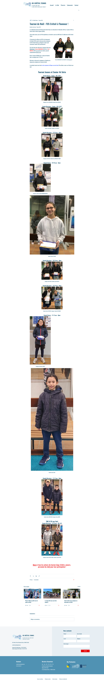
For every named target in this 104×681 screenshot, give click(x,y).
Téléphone (78, 638)
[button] (78, 10)
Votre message (65, 643)
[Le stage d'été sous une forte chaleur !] (52, 593)
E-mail (65, 638)
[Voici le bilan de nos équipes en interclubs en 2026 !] (71, 593)
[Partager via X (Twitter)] (33, 576)
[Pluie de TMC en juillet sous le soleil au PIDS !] (32, 593)
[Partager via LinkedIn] (36, 576)
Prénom (65, 633)
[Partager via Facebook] (30, 576)
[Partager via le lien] (39, 576)
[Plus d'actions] (73, 20)
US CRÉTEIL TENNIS (39, 3)
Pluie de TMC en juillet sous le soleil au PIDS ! (31, 601)
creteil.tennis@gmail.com (16, 645)
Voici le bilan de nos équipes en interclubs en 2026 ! (70, 601)
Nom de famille (79, 633)
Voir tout (79, 586)
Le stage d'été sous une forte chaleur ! (51, 601)
